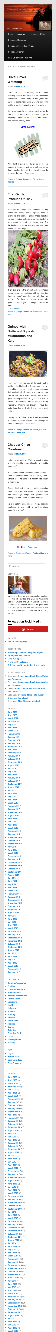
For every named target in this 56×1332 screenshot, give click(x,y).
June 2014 (12, 881)
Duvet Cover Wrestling (17, 79)
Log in (11, 1053)
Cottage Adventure (24, 179)
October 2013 (14, 906)
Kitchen (42, 429)
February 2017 (14, 805)
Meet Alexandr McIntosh (29, 701)
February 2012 (14, 969)
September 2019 (15, 746)
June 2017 (12, 793)
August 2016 (13, 815)
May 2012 (12, 959)
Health (35, 429)
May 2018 (12, 771)
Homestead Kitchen (16, 51)
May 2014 (12, 884)
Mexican (11, 1017)
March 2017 (13, 802)
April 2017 (12, 799)
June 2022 (12, 712)
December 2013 (15, 900)
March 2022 (13, 718)
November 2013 (15, 903)
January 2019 (14, 755)
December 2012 (15, 937)
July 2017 (12, 790)
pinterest (30, 629)
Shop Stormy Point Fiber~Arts (20, 57)
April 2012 (12, 962)
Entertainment (14, 992)
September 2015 (15, 843)
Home (10, 34)
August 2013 (13, 912)
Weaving (12, 1042)
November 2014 (15, 865)
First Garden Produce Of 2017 (20, 196)
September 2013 (15, 909)
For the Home (38, 179)
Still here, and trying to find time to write (26, 665)
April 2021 (12, 727)
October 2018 (14, 758)
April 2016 (12, 824)
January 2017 (14, 809)
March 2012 (13, 965)
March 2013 (13, 928)
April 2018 (12, 774)
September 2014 (15, 871)
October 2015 (14, 840)
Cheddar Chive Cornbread (19, 446)
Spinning (12, 1030)
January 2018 (14, 777)
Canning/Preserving (17, 982)
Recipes (11, 432)
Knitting (11, 1014)
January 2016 (14, 834)
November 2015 (15, 837)
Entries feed (13, 1056)
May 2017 (12, 796)
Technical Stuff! (15, 1033)
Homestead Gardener (17, 40)
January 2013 (14, 934)
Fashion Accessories (17, 995)
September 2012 (15, 947)
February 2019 (14, 752)
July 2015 (12, 846)
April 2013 (12, 925)
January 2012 (14, 972)
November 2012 (15, 940)
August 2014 (13, 874)
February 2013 (14, 931)
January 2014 (14, 896)
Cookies (11, 986)
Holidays (12, 1008)
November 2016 (15, 812)
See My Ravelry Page (17, 641)
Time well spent (15, 658)
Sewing (11, 1026)
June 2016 (12, 818)
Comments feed (15, 1059)
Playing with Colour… (18, 661)
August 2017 (13, 787)
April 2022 (12, 715)
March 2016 (13, 827)
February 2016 (14, 831)
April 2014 (12, 887)
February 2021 (14, 733)
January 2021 (14, 737)
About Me (21, 34)
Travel (10, 1036)
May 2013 (12, 921)
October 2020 (14, 740)
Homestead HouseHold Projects (21, 46)
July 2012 (12, 953)
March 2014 (13, 890)
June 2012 (12, 956)
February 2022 (14, 721)
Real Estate (13, 1020)
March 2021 (13, 730)
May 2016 (12, 821)
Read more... (30, 173)
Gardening (37, 311)
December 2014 (15, 862)
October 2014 (14, 868)
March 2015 (13, 852)
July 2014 (12, 878)
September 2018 (15, 762)
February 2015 (14, 856)
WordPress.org (15, 1062)
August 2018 (13, 765)
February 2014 (14, 893)
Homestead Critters (37, 34)
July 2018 (12, 768)
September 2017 (15, 783)
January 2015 (14, 859)
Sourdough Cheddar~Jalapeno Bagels (25, 652)
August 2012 (13, 950)
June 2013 (12, 918)
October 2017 (14, 780)
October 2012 (14, 943)
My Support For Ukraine (19, 655)
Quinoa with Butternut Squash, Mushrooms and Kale (21, 333)
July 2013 (12, 915)
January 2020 (14, 743)
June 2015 (12, 849)
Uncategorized (14, 1039)
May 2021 (12, 724)
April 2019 (12, 749)
